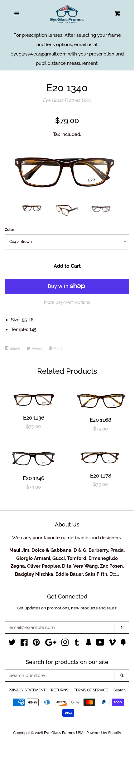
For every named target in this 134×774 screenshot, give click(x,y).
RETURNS (59, 690)
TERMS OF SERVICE (91, 690)
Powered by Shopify (103, 733)
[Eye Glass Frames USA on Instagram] (65, 644)
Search (119, 690)
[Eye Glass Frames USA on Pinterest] (36, 644)
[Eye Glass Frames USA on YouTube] (100, 644)
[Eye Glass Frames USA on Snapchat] (88, 644)
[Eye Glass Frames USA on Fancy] (123, 644)
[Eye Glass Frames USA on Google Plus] (51, 644)
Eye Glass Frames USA (67, 100)
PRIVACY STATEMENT (26, 690)
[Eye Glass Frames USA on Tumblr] (77, 644)
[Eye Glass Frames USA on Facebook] (24, 644)
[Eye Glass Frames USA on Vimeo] (112, 644)
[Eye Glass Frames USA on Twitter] (12, 644)
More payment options (67, 302)
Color (9, 230)
